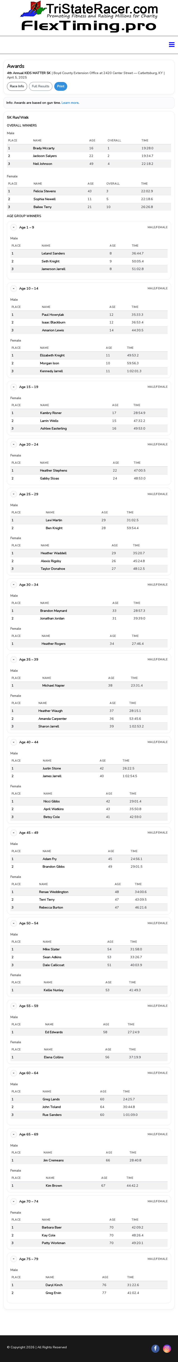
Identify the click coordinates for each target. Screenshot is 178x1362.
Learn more (70, 102)
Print (60, 86)
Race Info (17, 86)
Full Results (40, 86)
